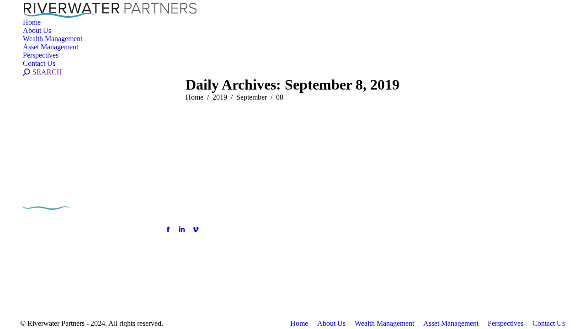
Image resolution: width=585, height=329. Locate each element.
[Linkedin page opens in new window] (182, 229)
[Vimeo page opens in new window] (196, 229)
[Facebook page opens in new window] (168, 229)
